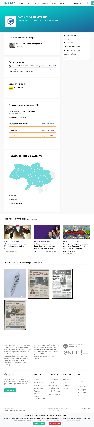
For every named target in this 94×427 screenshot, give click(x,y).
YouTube (82, 393)
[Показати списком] (54, 160)
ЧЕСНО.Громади (54, 391)
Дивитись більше (32, 219)
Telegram (82, 390)
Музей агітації (53, 388)
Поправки (52, 397)
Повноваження (77, 3)
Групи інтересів (54, 394)
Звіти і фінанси (39, 382)
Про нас (36, 379)
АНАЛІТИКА (15, 241)
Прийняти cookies (39, 423)
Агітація (54, 3)
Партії (28, 3)
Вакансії (66, 385)
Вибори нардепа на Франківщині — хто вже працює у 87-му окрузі (44, 246)
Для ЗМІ (66, 379)
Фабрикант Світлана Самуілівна (29, 44)
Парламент (63, 3)
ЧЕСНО (21, 3)
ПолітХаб (51, 382)
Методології (38, 388)
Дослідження (53, 379)
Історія (36, 385)
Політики (36, 3)
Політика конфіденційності (40, 397)
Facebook (82, 381)
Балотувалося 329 (41, 66)
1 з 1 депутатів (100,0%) (46, 123)
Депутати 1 (52, 66)
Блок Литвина (19, 87)
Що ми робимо (53, 374)
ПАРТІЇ (6, 241)
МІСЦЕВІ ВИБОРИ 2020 (71, 241)
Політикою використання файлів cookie (42, 420)
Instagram (83, 384)
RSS (64, 382)
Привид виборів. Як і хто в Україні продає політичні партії (16, 246)
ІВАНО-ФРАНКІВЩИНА (42, 241)
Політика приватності (38, 392)
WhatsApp (83, 387)
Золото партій (53, 385)
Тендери (66, 388)
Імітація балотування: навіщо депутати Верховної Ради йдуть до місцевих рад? (76, 246)
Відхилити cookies (55, 423)
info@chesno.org (84, 408)
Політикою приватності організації (70, 420)
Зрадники (45, 3)
